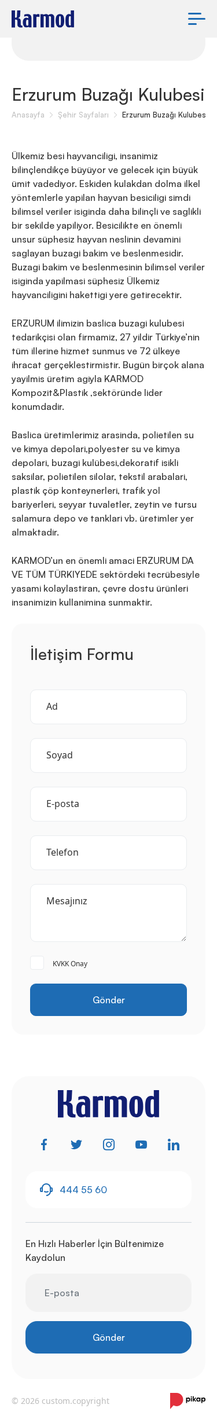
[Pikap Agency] (187, 1401)
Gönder (109, 1000)
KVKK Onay (70, 964)
